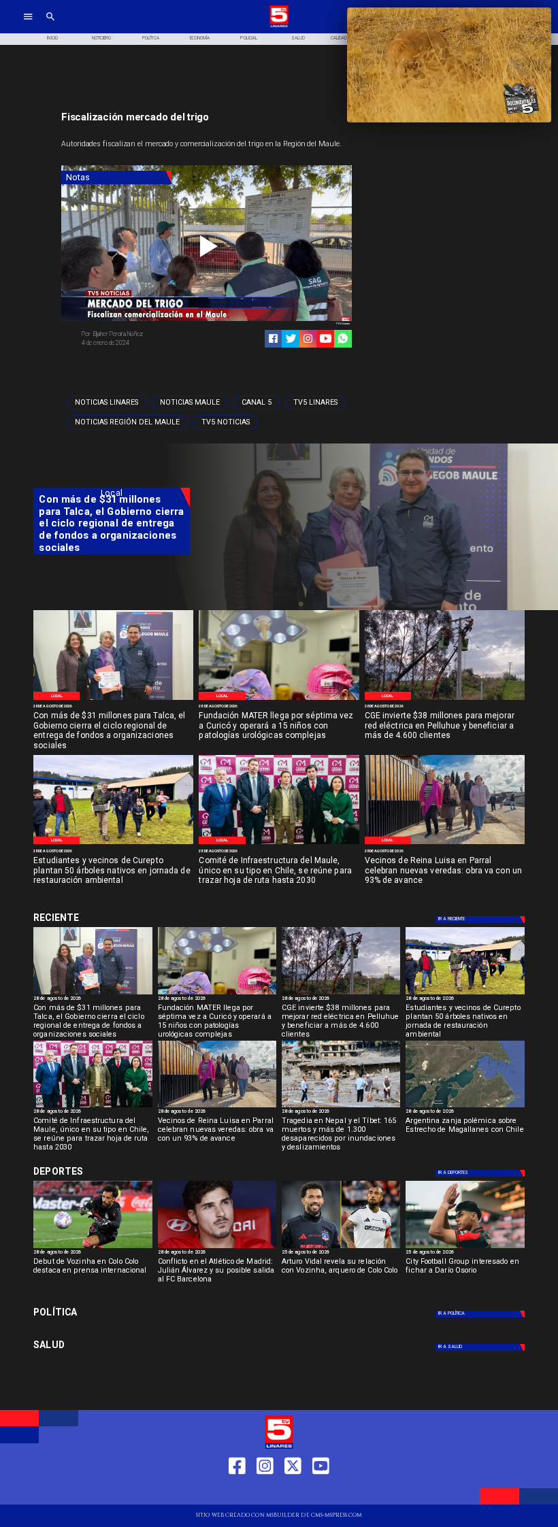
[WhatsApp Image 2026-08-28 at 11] (279, 700)
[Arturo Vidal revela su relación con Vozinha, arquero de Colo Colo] (341, 1247)
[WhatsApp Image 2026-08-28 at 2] (279, 844)
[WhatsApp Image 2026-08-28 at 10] (445, 844)
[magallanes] (465, 1106)
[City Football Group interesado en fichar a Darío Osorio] (465, 1247)
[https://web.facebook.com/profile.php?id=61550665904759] (237, 1492)
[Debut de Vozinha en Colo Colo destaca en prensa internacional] (92, 1247)
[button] (106, 402)
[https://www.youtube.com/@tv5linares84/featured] (325, 338)
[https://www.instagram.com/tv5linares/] (308, 338)
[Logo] (279, 26)
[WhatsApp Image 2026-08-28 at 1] (113, 700)
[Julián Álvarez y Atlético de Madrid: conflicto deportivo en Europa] (217, 1247)
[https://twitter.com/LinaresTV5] (292, 1492)
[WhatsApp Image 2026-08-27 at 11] (445, 700)
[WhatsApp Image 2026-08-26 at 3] (113, 844)
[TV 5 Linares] (50, 26)
